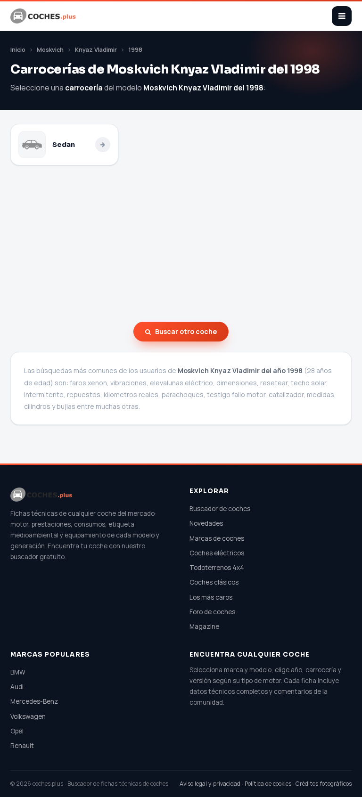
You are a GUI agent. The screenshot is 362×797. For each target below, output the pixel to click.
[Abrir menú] (342, 16)
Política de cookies (268, 784)
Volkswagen (28, 716)
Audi (17, 687)
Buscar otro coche (186, 331)
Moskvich (50, 50)
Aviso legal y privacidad (210, 784)
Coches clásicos (214, 582)
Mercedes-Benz (34, 701)
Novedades (206, 523)
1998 (135, 50)
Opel (17, 731)
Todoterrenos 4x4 (216, 567)
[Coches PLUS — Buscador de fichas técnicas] (43, 16)
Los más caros (210, 597)
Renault (22, 745)
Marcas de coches (216, 538)
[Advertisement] (181, 243)
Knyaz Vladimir (96, 50)
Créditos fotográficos (324, 784)
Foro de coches (212, 612)
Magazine (204, 626)
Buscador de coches (219, 508)
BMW (17, 672)
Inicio (17, 50)
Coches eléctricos (216, 553)
